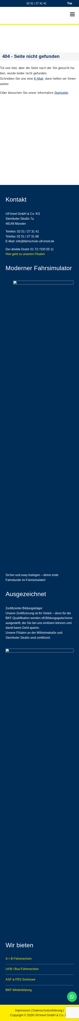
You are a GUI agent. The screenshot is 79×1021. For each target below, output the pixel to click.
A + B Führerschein (19, 958)
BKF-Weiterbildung (19, 990)
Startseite (61, 92)
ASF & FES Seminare (20, 979)
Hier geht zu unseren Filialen (25, 254)
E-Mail (38, 78)
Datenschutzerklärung (47, 1010)
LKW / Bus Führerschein (22, 969)
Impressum (22, 1010)
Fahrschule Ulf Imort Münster (21, 15)
